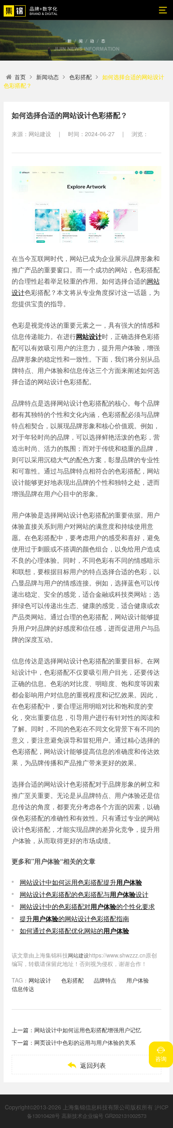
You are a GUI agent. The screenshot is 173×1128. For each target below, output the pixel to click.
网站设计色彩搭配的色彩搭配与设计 (84, 894)
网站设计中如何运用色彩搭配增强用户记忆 (87, 1030)
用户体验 (137, 980)
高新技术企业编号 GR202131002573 (104, 1116)
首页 (20, 77)
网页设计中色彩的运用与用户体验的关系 (85, 1042)
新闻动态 (47, 77)
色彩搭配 (80, 77)
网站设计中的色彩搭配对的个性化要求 (87, 906)
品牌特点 (105, 980)
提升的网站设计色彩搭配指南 (74, 918)
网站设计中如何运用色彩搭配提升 (81, 882)
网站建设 (78, 955)
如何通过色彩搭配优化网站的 (74, 930)
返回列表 (86, 1065)
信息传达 (23, 989)
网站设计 (40, 980)
